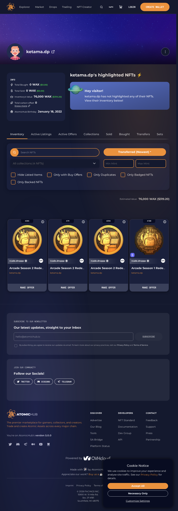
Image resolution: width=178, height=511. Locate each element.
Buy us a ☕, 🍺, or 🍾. (101, 474)
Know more (21, 105)
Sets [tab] (160, 134)
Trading (67, 7)
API (120, 439)
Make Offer (27, 287)
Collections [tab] (91, 134)
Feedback (151, 420)
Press (149, 433)
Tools (93, 433)
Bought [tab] (124, 134)
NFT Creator (84, 7)
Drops (53, 7)
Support (151, 426)
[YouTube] (40, 444)
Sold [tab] (109, 134)
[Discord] (17, 444)
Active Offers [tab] (67, 134)
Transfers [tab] (143, 134)
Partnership (153, 439)
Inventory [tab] (17, 134)
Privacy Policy (123, 345)
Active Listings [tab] (41, 134)
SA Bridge (96, 439)
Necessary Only (138, 493)
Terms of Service (141, 345)
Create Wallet (155, 7)
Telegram (66, 381)
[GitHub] (48, 444)
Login (131, 7)
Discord (45, 381)
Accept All (137, 485)
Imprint (70, 485)
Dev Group (124, 433)
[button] (165, 52)
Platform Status (100, 446)
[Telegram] (25, 444)
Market (39, 7)
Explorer (24, 7)
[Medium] (33, 444)
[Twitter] (10, 444)
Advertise (96, 420)
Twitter (25, 381)
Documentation (127, 426)
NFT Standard (126, 420)
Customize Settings (138, 500)
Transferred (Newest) (133, 152)
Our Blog (96, 426)
